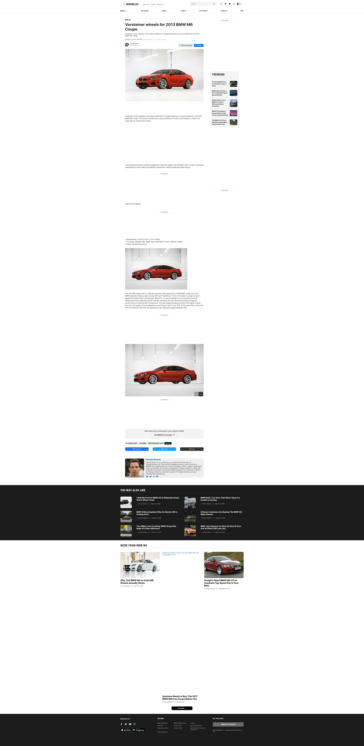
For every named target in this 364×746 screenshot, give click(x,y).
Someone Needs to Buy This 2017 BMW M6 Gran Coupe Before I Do (180, 697)
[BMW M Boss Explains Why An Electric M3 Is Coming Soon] (126, 512)
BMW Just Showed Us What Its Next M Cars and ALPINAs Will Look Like (221, 527)
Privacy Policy (178, 728)
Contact (153, 4)
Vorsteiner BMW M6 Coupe (155, 443)
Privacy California (162, 732)
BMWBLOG (128, 39)
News (164, 11)
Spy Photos (203, 11)
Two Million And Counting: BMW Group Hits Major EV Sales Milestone (156, 527)
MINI (242, 11)
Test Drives (145, 11)
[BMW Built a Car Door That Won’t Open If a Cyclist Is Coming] (190, 498)
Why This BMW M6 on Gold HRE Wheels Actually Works (137, 581)
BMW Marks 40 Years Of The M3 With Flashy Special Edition (220, 93)
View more (181, 708)
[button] (201, 394)
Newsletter (160, 4)
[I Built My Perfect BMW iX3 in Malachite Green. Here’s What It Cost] (126, 498)
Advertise (146, 4)
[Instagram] (234, 4)
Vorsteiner (142, 443)
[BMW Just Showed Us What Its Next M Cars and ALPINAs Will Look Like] (190, 526)
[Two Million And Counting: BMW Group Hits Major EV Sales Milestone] (126, 526)
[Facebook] (221, 4)
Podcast (224, 11)
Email (193, 449)
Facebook (137, 449)
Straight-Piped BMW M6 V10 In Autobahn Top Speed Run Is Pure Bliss (221, 583)
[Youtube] (230, 4)
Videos (183, 11)
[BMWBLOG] (135, 719)
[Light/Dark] (239, 4)
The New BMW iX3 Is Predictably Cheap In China (219, 84)
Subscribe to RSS (162, 728)
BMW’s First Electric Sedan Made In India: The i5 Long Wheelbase (220, 113)
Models (123, 11)
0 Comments (199, 45)
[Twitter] (225, 4)
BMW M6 (128, 20)
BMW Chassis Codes (180, 723)
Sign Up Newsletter (196, 725)
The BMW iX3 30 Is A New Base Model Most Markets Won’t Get (219, 122)
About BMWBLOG (162, 723)
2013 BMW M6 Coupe (131, 443)
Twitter (165, 449)
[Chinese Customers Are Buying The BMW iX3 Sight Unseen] (190, 512)
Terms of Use (178, 725)
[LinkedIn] (157, 476)
